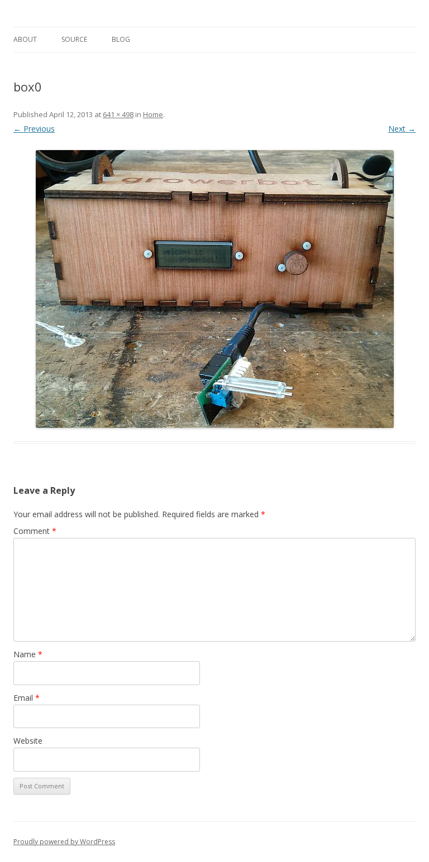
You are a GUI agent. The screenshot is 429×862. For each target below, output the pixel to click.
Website (27, 740)
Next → (402, 128)
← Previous (34, 128)
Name (27, 654)
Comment (34, 531)
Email (26, 697)
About (25, 39)
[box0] (214, 289)
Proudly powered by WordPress (64, 841)
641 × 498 (118, 114)
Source (74, 39)
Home (153, 114)
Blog (121, 39)
